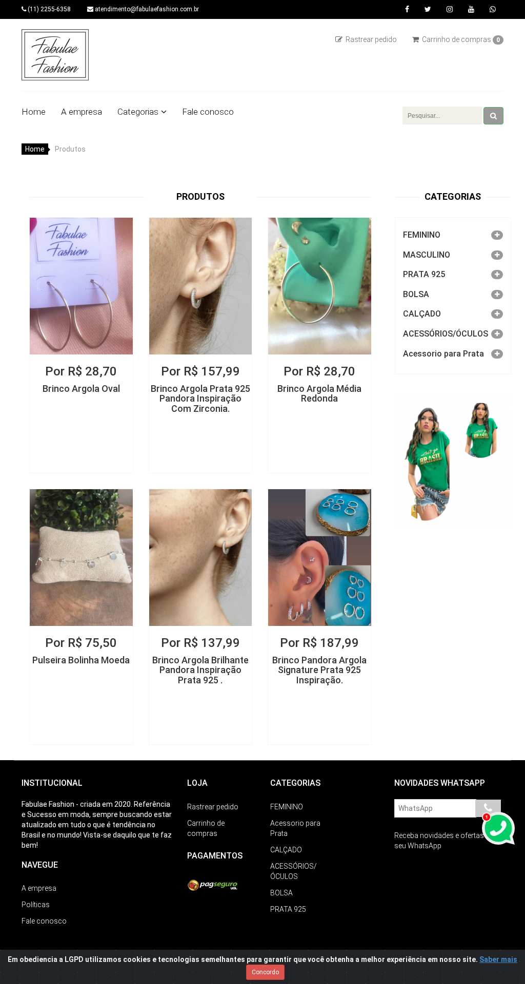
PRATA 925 (424, 274)
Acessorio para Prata (443, 354)
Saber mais (498, 959)
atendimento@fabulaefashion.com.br (146, 9)
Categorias (137, 112)
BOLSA (416, 294)
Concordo (265, 972)
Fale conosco (208, 112)
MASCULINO (426, 255)
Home (34, 112)
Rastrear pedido (370, 39)
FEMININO (421, 235)
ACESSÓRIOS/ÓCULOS (445, 334)
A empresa (81, 112)
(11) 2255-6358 (48, 9)
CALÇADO (422, 314)
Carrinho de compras (460, 39)
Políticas (36, 905)
